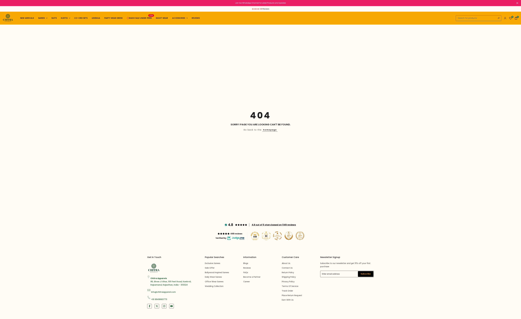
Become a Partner (251, 277)
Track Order (287, 290)
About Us (286, 263)
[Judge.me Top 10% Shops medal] (288, 235)
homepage (270, 129)
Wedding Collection (214, 286)
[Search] (498, 18)
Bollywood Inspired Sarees (217, 272)
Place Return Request (292, 295)
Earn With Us (287, 300)
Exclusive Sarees (212, 263)
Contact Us (287, 268)
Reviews (247, 268)
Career (246, 281)
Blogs (245, 263)
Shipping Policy (289, 277)
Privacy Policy (288, 281)
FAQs (245, 272)
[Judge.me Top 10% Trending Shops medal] (300, 235)
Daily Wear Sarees (213, 277)
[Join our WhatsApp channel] (260, 3)
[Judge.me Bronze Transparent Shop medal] (277, 235)
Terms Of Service (290, 286)
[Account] (505, 18)
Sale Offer (210, 268)
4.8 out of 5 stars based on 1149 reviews (274, 224)
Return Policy (288, 272)
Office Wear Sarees (214, 281)
